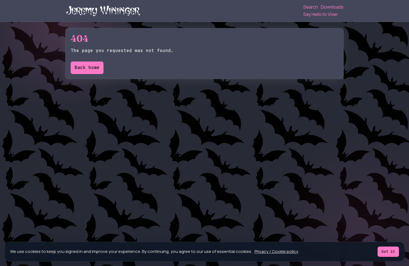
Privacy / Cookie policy (276, 251)
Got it (388, 251)
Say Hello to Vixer (320, 14)
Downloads (332, 7)
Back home (87, 67)
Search (310, 7)
